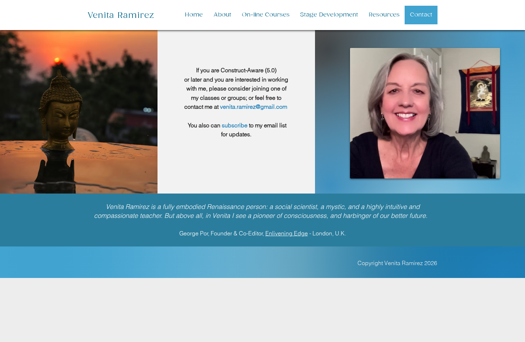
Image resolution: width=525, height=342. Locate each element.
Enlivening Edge (286, 233)
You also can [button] (204, 125)
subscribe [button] (235, 125)
